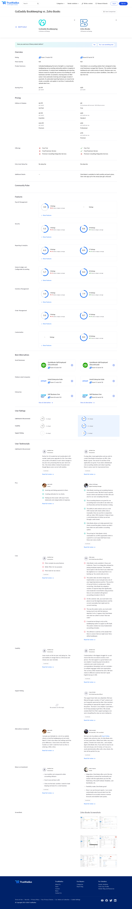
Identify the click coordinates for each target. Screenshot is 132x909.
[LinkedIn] (115, 900)
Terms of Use (19, 899)
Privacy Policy (35, 899)
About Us (57, 884)
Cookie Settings (75, 899)
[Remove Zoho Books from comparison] (116, 20)
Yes (94, 44)
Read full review (47, 474)
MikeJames (91, 557)
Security (27, 899)
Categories (60, 3)
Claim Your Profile (103, 886)
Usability (17, 426)
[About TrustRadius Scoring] (40, 57)
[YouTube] (102, 900)
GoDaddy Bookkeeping (48, 29)
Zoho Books (85, 29)
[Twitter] (110, 900)
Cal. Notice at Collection (62, 899)
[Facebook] (106, 900)
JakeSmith (49, 484)
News (56, 891)
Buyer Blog (80, 886)
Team (56, 886)
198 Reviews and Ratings (86, 31)
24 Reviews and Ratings (44, 31)
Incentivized (45, 470)
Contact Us (58, 893)
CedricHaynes (92, 768)
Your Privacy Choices (47, 899)
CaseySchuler (92, 692)
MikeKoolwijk (92, 730)
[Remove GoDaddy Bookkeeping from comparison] (74, 20)
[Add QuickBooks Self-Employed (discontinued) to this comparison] (72, 365)
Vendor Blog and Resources (106, 889)
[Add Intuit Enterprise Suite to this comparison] (72, 381)
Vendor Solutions (103, 884)
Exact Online (105, 736)
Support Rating (19, 433)
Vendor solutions (72, 3)
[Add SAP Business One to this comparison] (72, 396)
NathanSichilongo (93, 484)
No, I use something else (106, 44)
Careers (57, 889)
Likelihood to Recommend (22, 418)
